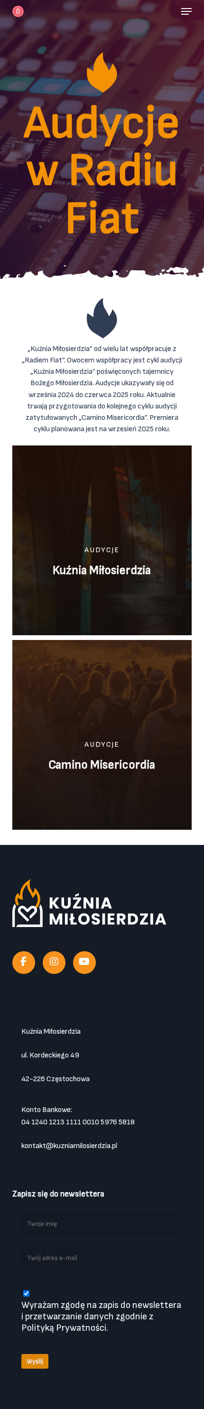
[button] (186, 11)
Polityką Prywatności (63, 1328)
